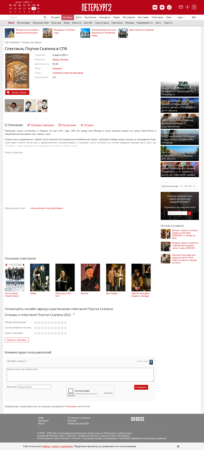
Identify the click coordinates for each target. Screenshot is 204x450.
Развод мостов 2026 (78, 423)
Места (41, 423)
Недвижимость (145, 22)
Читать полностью (14, 152)
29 (34, 8)
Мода (67, 22)
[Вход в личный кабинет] (194, 7)
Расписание (69, 125)
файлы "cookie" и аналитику (57, 446)
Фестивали (129, 17)
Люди (41, 417)
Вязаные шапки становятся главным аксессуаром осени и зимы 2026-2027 (185, 245)
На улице (68, 17)
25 (15, 8)
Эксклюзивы (23, 22)
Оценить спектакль (17, 340)
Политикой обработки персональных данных (142, 438)
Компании (43, 420)
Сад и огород (102, 22)
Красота (76, 22)
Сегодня (55, 17)
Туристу (167, 22)
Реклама (72, 420)
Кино (168, 17)
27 (24, 8)
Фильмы (129, 22)
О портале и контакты (79, 417)
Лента (11, 22)
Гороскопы (117, 22)
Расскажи (71, 406)
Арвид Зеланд (60, 59)
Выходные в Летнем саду (64, 31)
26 (20, 8)
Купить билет (19, 92)
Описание (15, 125)
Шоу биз (88, 22)
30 (38, 8)
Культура (56, 22)
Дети (78, 17)
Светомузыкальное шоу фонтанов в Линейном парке (104, 33)
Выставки (143, 17)
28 (29, 8)
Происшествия (41, 22)
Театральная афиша (31, 42)
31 (10, 12)
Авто (158, 22)
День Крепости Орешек (142, 30)
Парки (116, 17)
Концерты (104, 17)
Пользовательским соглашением (99, 438)
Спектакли (157, 17)
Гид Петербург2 (12, 42)
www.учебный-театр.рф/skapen (47, 208)
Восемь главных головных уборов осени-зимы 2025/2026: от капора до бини (185, 234)
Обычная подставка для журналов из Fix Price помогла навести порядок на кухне (184, 259)
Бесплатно (90, 17)
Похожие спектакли (42, 125)
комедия (57, 68)
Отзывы (89, 125)
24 (10, 8)
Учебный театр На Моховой (67, 72)
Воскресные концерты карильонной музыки (27, 31)
